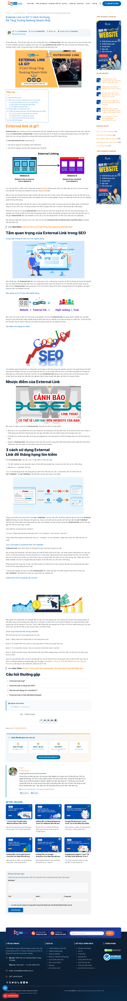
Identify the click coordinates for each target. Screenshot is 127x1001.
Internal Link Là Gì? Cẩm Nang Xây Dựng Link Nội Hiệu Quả (47, 227)
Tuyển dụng (81, 954)
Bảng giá (73, 3)
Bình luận (11, 880)
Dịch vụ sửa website (55, 962)
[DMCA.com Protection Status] (112, 950)
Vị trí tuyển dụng (102, 146)
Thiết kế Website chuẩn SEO (57, 948)
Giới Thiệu (30, 3)
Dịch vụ (64, 3)
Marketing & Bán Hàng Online (107, 142)
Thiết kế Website (41, 3)
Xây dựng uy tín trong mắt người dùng (23, 104)
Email (38, 896)
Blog (88, 3)
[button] (100, 3)
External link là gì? (15, 98)
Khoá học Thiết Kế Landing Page (59, 956)
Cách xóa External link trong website (23, 118)
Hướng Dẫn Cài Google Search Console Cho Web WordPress (18, 855)
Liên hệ (80, 951)
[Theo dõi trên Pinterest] (21, 983)
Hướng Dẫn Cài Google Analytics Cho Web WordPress (48, 855)
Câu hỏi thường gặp (15, 120)
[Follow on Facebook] (7, 983)
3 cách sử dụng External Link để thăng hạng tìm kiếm (27, 111)
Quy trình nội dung (20, 34)
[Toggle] (7, 681)
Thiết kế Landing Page (55, 951)
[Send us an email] (15, 983)
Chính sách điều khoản (85, 965)
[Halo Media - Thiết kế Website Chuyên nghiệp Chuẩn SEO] (15, 3)
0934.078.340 (41, 934)
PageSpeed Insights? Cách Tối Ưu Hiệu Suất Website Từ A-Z (77, 855)
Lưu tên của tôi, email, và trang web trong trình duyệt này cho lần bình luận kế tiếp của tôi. (41, 905)
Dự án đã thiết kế (55, 3)
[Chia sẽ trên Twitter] (44, 721)
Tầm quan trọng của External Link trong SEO (24, 100)
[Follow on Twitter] (13, 983)
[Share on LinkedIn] (55, 721)
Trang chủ (8, 13)
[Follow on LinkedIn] (24, 983)
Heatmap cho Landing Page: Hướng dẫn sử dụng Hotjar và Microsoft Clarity (111, 110)
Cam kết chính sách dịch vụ (86, 968)
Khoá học (80, 3)
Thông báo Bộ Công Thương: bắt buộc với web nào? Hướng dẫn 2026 (111, 80)
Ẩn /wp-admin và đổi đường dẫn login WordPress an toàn (109, 118)
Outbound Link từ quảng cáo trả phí (23, 116)
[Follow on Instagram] (10, 983)
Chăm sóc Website (54, 954)
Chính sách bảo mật (84, 962)
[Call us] (18, 983)
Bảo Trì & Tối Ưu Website (105, 131)
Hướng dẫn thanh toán (85, 959)
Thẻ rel (16, 707)
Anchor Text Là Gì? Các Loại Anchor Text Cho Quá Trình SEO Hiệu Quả (53, 668)
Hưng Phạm (24, 771)
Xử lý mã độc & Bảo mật (56, 959)
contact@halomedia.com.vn (23, 971)
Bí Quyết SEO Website (19, 13)
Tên (10, 896)
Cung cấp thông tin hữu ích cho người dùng (24, 102)
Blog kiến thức (82, 956)
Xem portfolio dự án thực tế (47, 757)
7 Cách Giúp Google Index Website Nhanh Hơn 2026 (17, 822)
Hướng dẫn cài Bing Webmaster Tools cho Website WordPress (48, 822)
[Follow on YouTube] (27, 983)
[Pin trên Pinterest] (52, 721)
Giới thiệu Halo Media (84, 948)
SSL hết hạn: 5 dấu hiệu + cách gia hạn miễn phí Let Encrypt (111, 102)
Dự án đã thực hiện (54, 968)
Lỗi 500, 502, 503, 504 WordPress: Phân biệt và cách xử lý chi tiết (111, 94)
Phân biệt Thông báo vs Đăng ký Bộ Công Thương (111, 88)
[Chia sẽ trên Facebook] (41, 721)
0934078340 (17, 976)
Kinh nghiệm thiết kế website (107, 139)
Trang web (67, 896)
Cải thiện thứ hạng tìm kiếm (19, 106)
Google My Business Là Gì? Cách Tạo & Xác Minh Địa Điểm (77, 822)
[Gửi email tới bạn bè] (48, 721)
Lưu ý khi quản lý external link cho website (24, 113)
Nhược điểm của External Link (19, 109)
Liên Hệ (94, 3)
